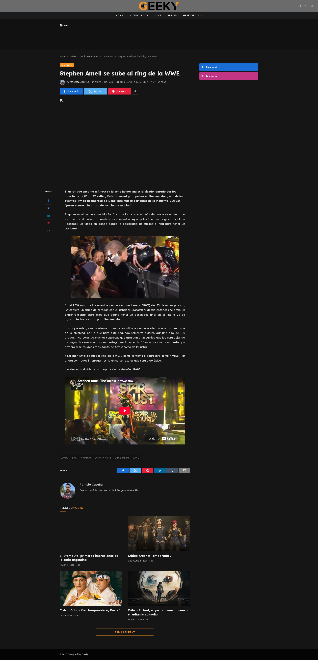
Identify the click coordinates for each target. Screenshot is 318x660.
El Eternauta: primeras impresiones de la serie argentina (89, 558)
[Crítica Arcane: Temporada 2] (159, 533)
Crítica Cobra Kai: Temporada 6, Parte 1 (90, 610)
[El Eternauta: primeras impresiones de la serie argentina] (91, 533)
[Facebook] (48, 200)
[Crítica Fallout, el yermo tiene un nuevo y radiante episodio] (159, 588)
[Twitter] (48, 208)
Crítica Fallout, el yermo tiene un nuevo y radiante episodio (158, 612)
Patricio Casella (79, 82)
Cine (158, 15)
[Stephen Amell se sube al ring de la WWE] (125, 141)
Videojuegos (139, 15)
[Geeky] (159, 6)
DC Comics (66, 65)
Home (119, 15)
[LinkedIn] (48, 215)
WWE (136, 457)
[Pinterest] (48, 223)
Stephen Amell (103, 457)
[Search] (311, 6)
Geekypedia (191, 15)
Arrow (64, 457)
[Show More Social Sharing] (135, 91)
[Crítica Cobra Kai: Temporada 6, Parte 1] (91, 588)
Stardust (86, 457)
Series (172, 15)
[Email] (48, 230)
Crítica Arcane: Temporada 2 (149, 556)
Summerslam (122, 457)
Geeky (85, 654)
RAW (74, 457)
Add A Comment (125, 632)
